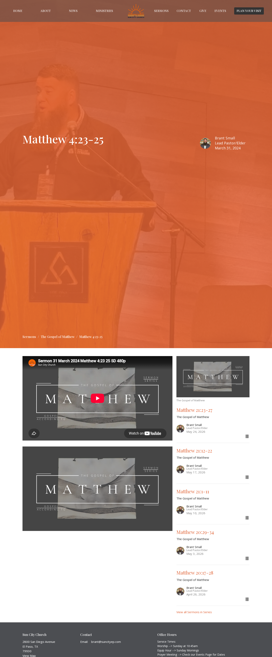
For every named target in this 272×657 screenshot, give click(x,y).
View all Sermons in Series (194, 612)
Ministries (104, 11)
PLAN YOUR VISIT (249, 11)
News (73, 11)
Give (202, 11)
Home (17, 11)
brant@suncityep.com (106, 642)
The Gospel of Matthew (57, 337)
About (45, 11)
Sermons (161, 11)
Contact (184, 11)
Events (220, 11)
